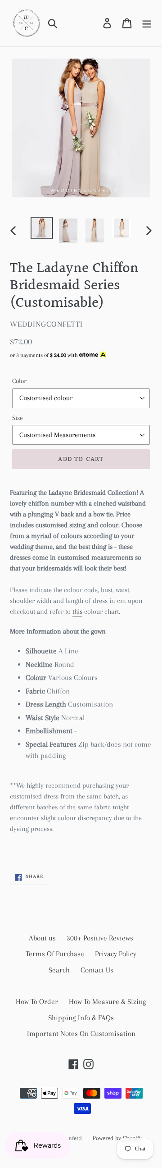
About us (42, 938)
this (77, 611)
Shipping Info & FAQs (81, 1017)
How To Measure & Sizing (107, 1001)
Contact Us (97, 970)
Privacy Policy (115, 953)
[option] (41, 228)
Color (19, 380)
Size (17, 417)
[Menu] (147, 23)
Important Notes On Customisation (81, 1033)
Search (59, 970)
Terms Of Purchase (55, 953)
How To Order (37, 1001)
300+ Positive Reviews (100, 938)
